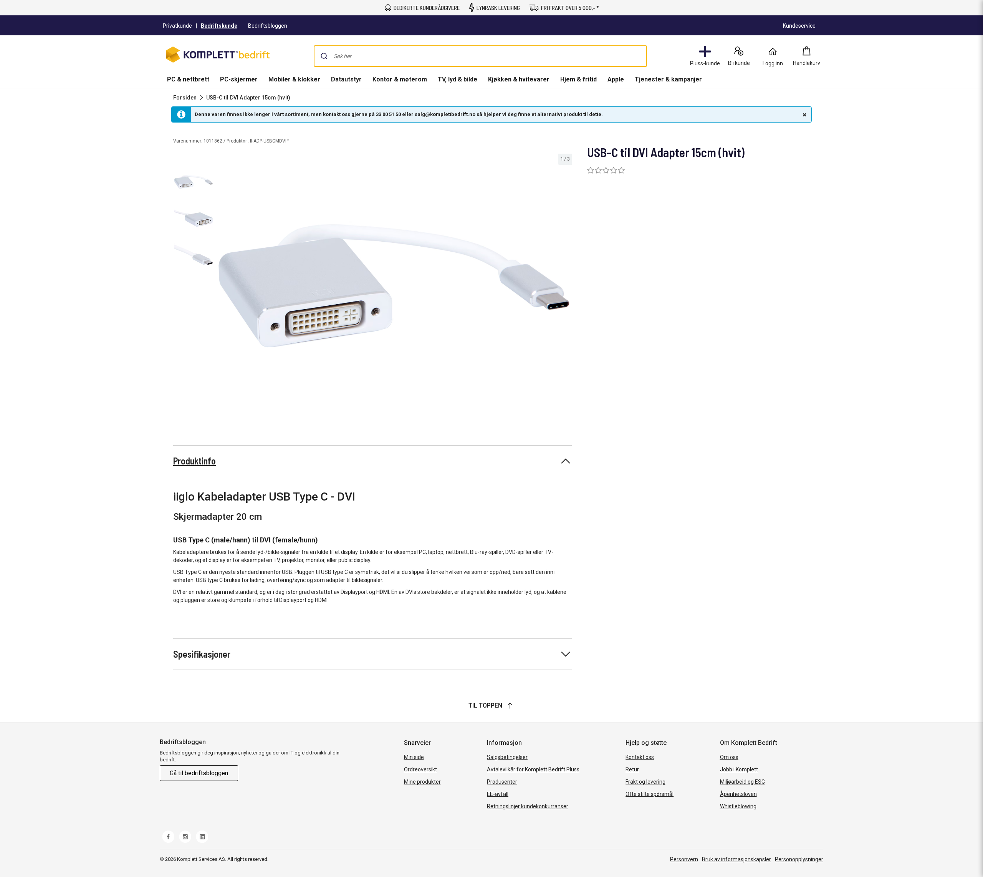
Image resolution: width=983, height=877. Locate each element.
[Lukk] (803, 114)
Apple (615, 79)
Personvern (684, 859)
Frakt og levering (645, 782)
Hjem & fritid (578, 79)
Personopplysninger (799, 859)
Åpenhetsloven (738, 794)
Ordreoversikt (420, 769)
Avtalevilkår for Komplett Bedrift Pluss (533, 769)
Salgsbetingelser (507, 757)
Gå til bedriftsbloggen (199, 773)
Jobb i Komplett (739, 769)
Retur (632, 769)
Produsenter (502, 782)
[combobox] (480, 56)
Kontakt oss (640, 757)
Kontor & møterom (399, 79)
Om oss (729, 757)
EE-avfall (497, 794)
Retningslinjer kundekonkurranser (527, 806)
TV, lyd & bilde (457, 79)
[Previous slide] (223, 287)
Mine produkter (422, 782)
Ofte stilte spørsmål (650, 794)
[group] (394, 286)
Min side (414, 757)
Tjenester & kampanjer (668, 79)
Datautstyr (346, 79)
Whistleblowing (738, 806)
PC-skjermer (239, 79)
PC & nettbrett (188, 79)
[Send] (324, 56)
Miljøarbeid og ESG (742, 782)
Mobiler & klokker (294, 79)
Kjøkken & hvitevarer (518, 79)
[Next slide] (565, 287)
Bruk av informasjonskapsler (736, 859)
